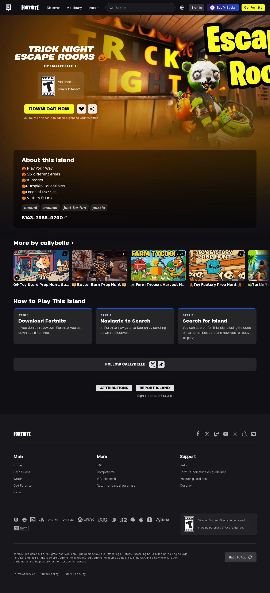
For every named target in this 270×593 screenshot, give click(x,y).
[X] (152, 364)
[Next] (258, 268)
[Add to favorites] (81, 109)
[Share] (92, 109)
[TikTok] (161, 364)
